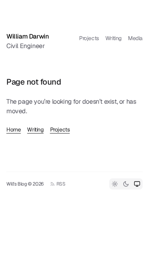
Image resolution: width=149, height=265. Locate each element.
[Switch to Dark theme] (126, 184)
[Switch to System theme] (137, 184)
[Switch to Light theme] (114, 184)
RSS (61, 184)
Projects (89, 38)
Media (135, 38)
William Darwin (27, 36)
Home (13, 129)
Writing (113, 38)
